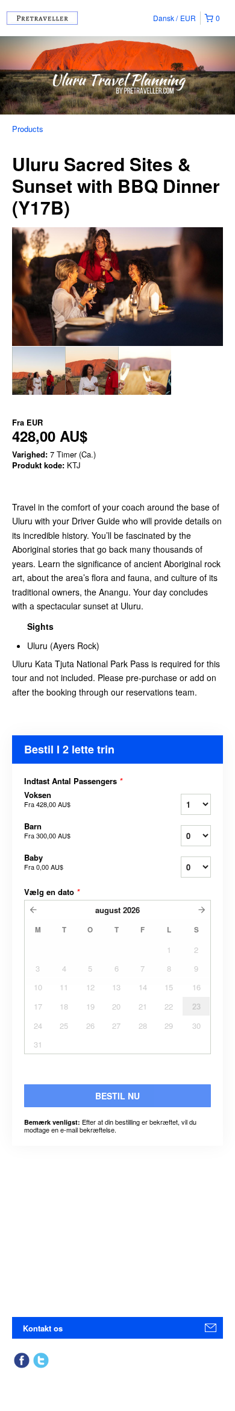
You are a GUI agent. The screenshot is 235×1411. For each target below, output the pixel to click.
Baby (43, 862)
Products (27, 128)
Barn (47, 830)
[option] (38, 371)
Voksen (47, 799)
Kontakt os (43, 1328)
